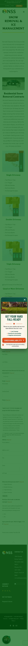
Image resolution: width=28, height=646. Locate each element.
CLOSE (24, 299)
